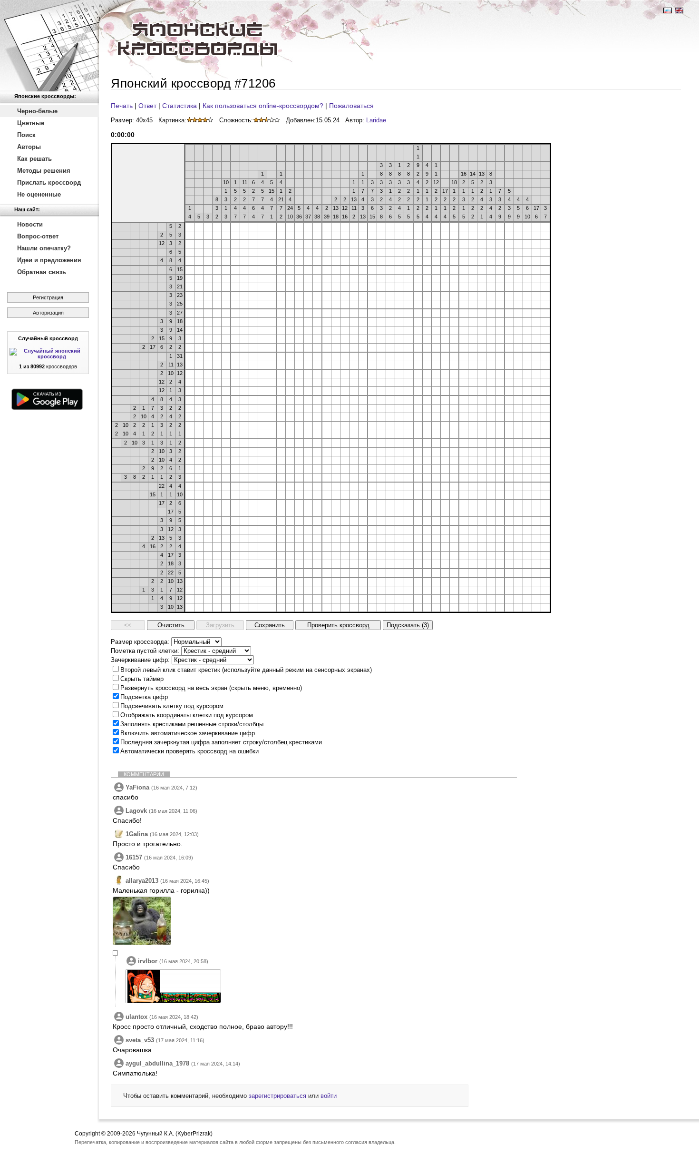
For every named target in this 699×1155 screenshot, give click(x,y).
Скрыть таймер (142, 678)
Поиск (26, 134)
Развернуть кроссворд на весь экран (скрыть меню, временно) (211, 687)
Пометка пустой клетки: (145, 650)
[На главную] (49, 45)
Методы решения (43, 170)
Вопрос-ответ (37, 236)
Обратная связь (41, 272)
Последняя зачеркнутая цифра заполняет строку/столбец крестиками (221, 742)
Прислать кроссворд (49, 182)
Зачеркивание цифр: (140, 659)
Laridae (376, 120)
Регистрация (48, 297)
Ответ (147, 105)
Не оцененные (39, 194)
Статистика (179, 105)
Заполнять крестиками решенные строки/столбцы (191, 724)
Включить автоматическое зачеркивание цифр (187, 733)
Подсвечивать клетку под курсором (171, 706)
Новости (30, 224)
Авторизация (48, 313)
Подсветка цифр (144, 697)
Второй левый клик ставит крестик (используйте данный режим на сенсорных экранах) (246, 669)
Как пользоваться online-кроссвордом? (263, 105)
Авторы (29, 146)
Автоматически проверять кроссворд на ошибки (189, 751)
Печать (122, 105)
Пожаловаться (351, 105)
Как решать (34, 158)
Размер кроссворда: (140, 641)
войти (328, 1095)
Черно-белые (37, 111)
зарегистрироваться (277, 1095)
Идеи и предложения (49, 260)
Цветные (30, 123)
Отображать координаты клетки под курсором (186, 715)
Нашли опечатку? (44, 248)
